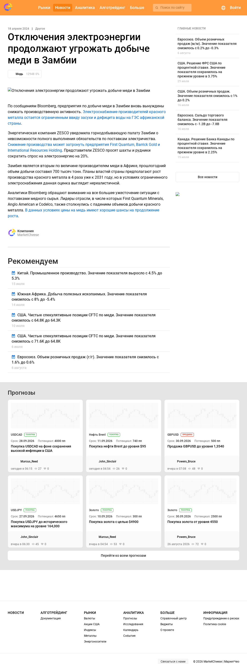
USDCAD (16, 434)
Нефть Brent (97, 434)
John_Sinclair (107, 461)
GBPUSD (173, 434)
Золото (94, 510)
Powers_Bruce (186, 461)
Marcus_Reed (29, 461)
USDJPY (16, 510)
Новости (16, 613)
